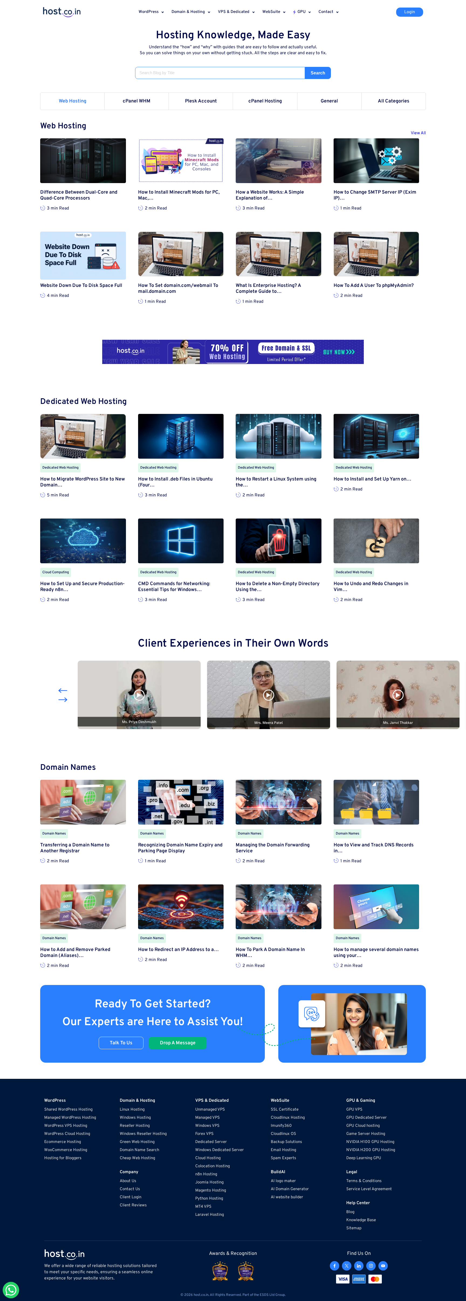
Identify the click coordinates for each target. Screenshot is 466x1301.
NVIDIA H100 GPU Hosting (370, 1142)
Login (409, 12)
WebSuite (271, 12)
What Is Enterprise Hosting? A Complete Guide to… (268, 289)
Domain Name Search (139, 1150)
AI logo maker (283, 1181)
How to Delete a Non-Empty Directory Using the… (278, 587)
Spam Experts (283, 1158)
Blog (350, 1212)
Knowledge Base (361, 1220)
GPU (301, 12)
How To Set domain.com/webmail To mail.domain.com (178, 289)
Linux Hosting (132, 1109)
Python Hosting (209, 1198)
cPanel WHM (136, 101)
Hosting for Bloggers (62, 1158)
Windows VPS (207, 1125)
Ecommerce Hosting (62, 1142)
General (329, 101)
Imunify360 (281, 1125)
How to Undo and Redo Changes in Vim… (371, 587)
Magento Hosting (210, 1190)
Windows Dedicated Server (219, 1150)
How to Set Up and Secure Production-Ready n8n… (82, 587)
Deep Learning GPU (363, 1158)
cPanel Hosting (265, 101)
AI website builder (287, 1197)
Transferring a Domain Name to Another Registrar (74, 848)
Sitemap (353, 1228)
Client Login (130, 1197)
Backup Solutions (286, 1142)
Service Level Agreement (369, 1189)
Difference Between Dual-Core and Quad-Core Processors (78, 195)
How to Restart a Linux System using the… (276, 482)
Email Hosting (283, 1150)
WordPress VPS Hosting (65, 1125)
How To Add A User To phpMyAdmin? (374, 286)
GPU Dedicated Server (366, 1117)
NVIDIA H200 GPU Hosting (370, 1150)
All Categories (393, 101)
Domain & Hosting (188, 12)
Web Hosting (72, 101)
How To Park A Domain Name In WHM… (270, 953)
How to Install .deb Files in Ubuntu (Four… (175, 482)
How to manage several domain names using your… (376, 953)
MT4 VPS (203, 1206)
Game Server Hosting (365, 1134)
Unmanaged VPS (210, 1109)
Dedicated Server (211, 1142)
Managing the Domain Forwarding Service (273, 848)
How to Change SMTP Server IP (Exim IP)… (375, 195)
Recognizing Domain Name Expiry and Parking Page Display (180, 848)
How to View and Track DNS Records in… (374, 848)
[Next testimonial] (63, 699)
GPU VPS (354, 1109)
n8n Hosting (206, 1174)
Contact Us (130, 1189)
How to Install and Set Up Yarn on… (372, 479)
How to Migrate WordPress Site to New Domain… (82, 482)
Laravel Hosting (209, 1214)
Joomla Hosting (209, 1182)
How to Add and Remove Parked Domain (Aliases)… (75, 953)
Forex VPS (204, 1134)
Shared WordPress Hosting (68, 1109)
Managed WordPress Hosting (70, 1117)
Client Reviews (133, 1205)
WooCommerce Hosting (65, 1150)
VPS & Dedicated (233, 12)
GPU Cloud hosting (363, 1125)
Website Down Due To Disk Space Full (81, 286)
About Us (128, 1181)
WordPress (149, 12)
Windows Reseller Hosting (143, 1134)
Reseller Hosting (135, 1125)
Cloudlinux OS (283, 1134)
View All (418, 133)
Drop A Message (178, 1043)
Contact (325, 12)
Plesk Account (201, 101)
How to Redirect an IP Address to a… (178, 950)
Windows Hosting (135, 1117)
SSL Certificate (285, 1109)
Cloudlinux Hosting (288, 1117)
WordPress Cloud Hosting (67, 1134)
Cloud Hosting (208, 1158)
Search (318, 73)
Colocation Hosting (212, 1166)
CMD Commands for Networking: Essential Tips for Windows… (174, 587)
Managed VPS (207, 1117)
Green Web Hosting (137, 1142)
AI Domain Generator (290, 1189)
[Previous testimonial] (63, 690)
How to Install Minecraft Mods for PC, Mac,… (179, 195)
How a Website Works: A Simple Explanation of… (270, 195)
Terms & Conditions (364, 1181)
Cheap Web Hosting (137, 1158)
